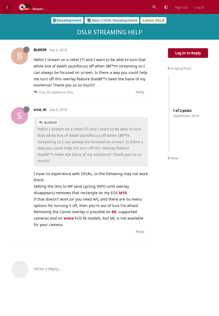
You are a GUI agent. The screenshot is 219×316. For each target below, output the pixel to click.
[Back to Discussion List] (7, 7)
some (69, 218)
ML (114, 211)
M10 (123, 192)
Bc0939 (50, 122)
